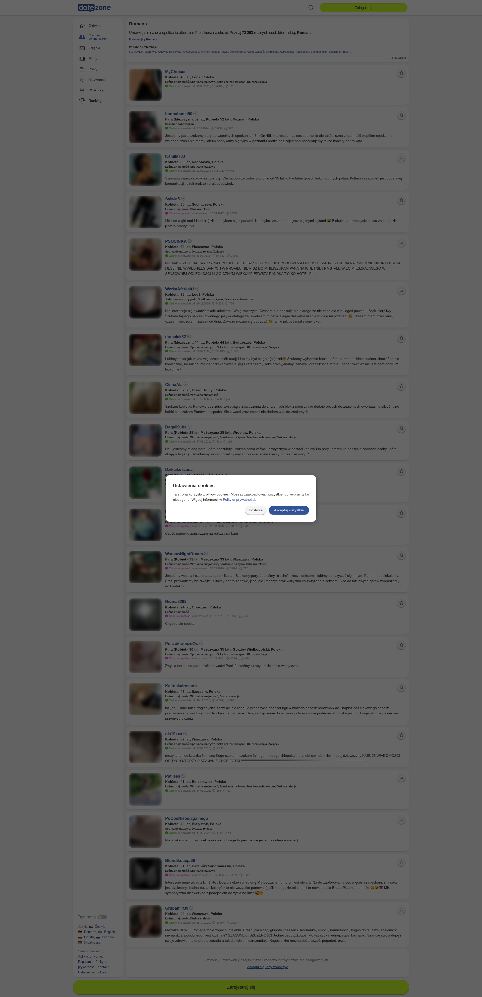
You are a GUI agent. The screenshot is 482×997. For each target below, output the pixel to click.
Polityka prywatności (239, 499)
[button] (255, 510)
